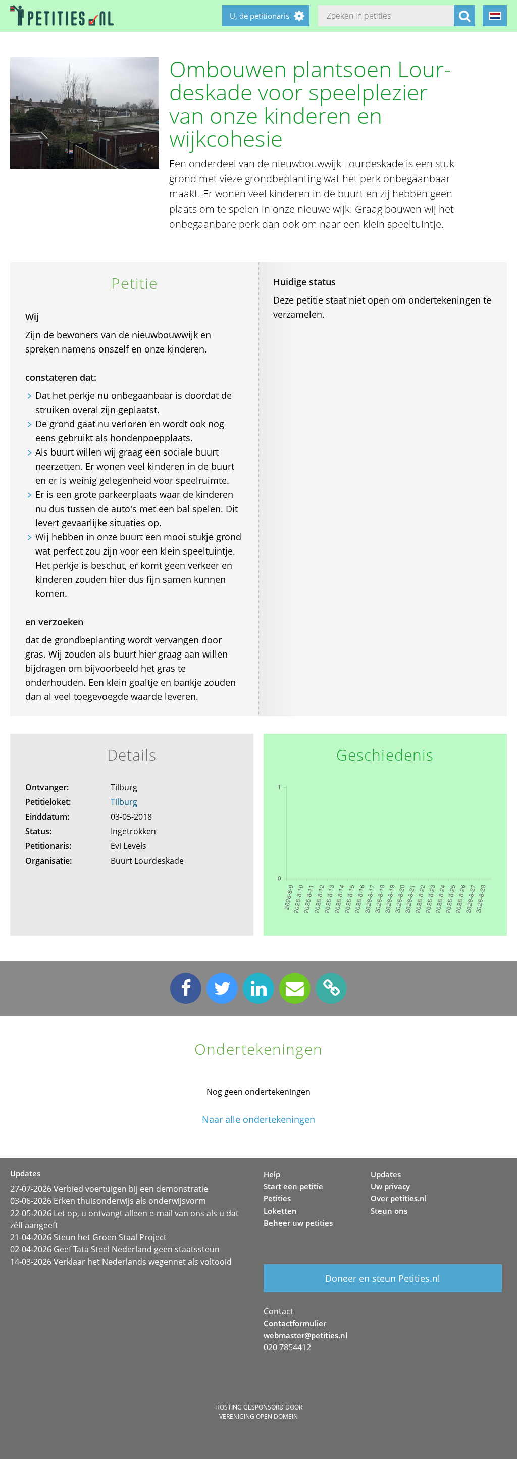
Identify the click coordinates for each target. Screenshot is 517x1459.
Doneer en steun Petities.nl (382, 1278)
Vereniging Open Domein (258, 1416)
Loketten (280, 1210)
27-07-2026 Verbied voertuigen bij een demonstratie (109, 1188)
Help (272, 1174)
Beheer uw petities (298, 1223)
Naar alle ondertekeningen (258, 1119)
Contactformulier (295, 1323)
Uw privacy (390, 1186)
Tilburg (124, 802)
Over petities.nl (399, 1198)
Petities (277, 1198)
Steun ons (389, 1210)
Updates (386, 1174)
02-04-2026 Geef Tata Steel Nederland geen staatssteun (115, 1249)
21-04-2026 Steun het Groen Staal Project (88, 1237)
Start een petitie (293, 1186)
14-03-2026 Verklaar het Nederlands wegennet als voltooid (121, 1261)
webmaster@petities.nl (305, 1335)
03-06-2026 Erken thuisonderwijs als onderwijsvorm (108, 1200)
